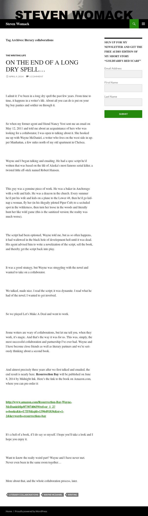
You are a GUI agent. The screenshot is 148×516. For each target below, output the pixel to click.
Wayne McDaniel (53, 494)
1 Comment (36, 76)
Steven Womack (17, 23)
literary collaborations (23, 494)
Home (9, 511)
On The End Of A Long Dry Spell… (42, 65)
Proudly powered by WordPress (31, 511)
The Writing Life (16, 55)
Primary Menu (143, 23)
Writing (72, 494)
